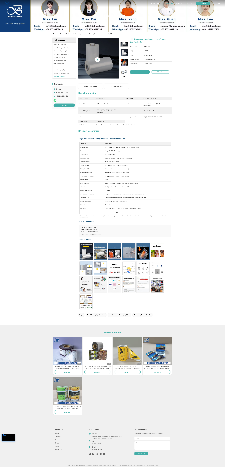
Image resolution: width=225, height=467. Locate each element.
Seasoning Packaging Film (143, 315)
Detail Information (90, 86)
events (178, 3)
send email (141, 453)
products (169, 3)
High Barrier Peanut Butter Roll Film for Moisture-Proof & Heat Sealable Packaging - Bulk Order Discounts (127, 367)
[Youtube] (100, 454)
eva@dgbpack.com (62, 92)
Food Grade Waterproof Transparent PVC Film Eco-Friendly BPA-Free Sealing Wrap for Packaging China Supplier (98, 367)
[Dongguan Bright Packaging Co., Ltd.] (6, 3)
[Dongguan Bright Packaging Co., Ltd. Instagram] (97, 454)
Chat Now (203, 3)
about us (160, 3)
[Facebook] (93, 454)
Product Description (116, 86)
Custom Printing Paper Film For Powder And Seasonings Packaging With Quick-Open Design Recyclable (67, 367)
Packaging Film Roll (71, 33)
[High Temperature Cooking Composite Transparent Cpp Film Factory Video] (98, 58)
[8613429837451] (104, 454)
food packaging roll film (95, 315)
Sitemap (78, 465)
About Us (58, 436)
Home (153, 3)
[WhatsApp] (55, 100)
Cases (57, 446)
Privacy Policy (71, 465)
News (57, 443)
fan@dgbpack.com (97, 449)
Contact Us (58, 449)
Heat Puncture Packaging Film (119, 315)
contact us (188, 3)
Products (62, 33)
